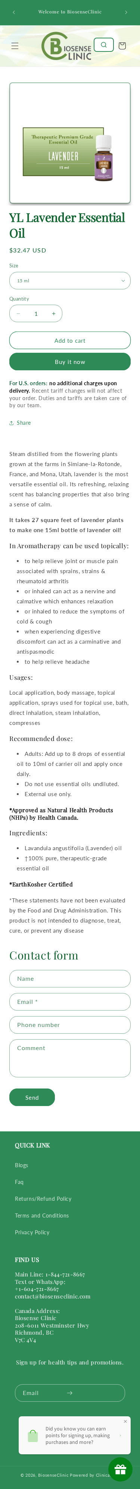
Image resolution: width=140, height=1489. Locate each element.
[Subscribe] (70, 1393)
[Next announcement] (126, 12)
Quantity (19, 299)
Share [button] (24, 423)
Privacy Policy (32, 1232)
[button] (15, 46)
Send (32, 1097)
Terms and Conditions (42, 1215)
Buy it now (70, 361)
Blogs (21, 1165)
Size (14, 265)
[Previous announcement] (14, 12)
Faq (19, 1182)
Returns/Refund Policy (43, 1199)
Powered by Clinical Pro (94, 1475)
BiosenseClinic (53, 1475)
